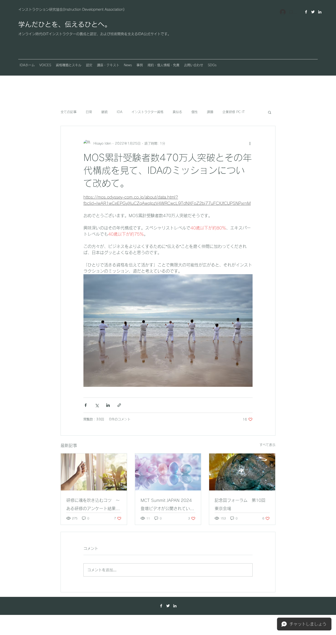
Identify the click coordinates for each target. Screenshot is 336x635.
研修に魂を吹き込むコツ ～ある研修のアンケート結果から (93, 505)
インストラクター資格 (147, 111)
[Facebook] (306, 12)
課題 (210, 111)
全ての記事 (69, 111)
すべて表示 (267, 444)
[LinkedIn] (319, 12)
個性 (194, 111)
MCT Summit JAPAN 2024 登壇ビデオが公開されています (167, 505)
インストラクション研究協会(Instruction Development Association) (71, 9)
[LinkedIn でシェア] (108, 405)
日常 (89, 111)
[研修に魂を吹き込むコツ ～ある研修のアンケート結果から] (94, 471)
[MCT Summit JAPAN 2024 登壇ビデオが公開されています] (168, 471)
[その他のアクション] (250, 143)
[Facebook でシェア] (85, 405)
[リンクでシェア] (119, 405)
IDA (119, 111)
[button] (45, 65)
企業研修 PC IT (233, 111)
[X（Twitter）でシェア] (97, 405)
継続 (104, 111)
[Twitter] (313, 12)
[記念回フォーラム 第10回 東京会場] (242, 471)
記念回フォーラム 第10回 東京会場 (242, 504)
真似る (177, 111)
